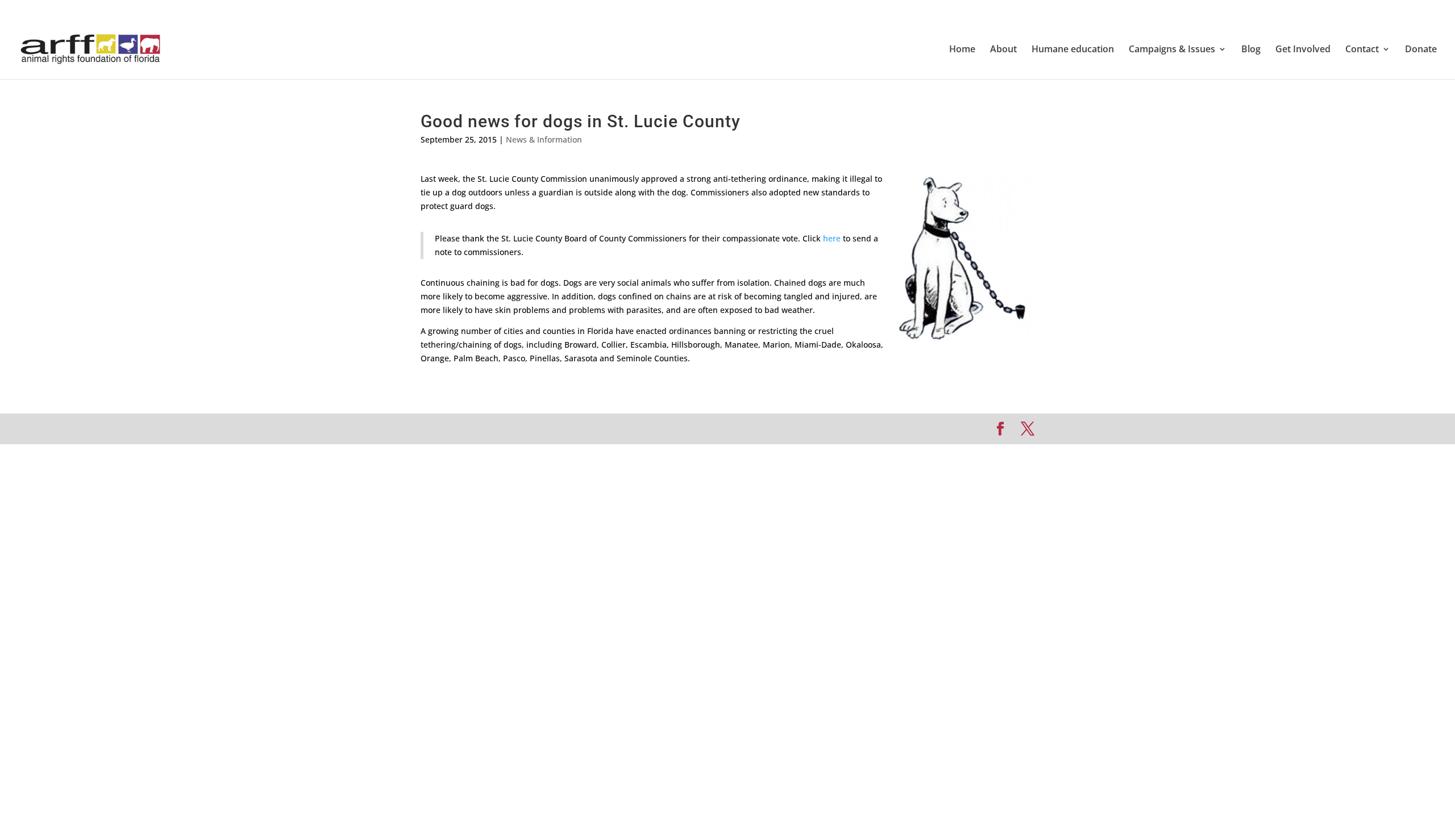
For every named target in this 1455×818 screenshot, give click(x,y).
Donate (1421, 50)
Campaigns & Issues (1172, 50)
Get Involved (1303, 50)
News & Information (544, 139)
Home (962, 50)
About (1003, 50)
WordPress (609, 428)
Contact (1362, 50)
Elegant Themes (501, 428)
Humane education (1073, 50)
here (832, 238)
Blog (1251, 50)
